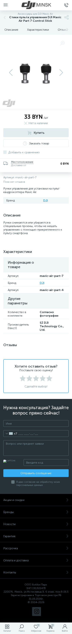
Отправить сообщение (36, 473)
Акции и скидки (13, 500)
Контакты (9, 572)
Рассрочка (10, 548)
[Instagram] (36, 611)
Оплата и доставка (16, 560)
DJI (45, 200)
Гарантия (9, 536)
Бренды (8, 512)
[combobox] (10, 433)
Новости (9, 524)
